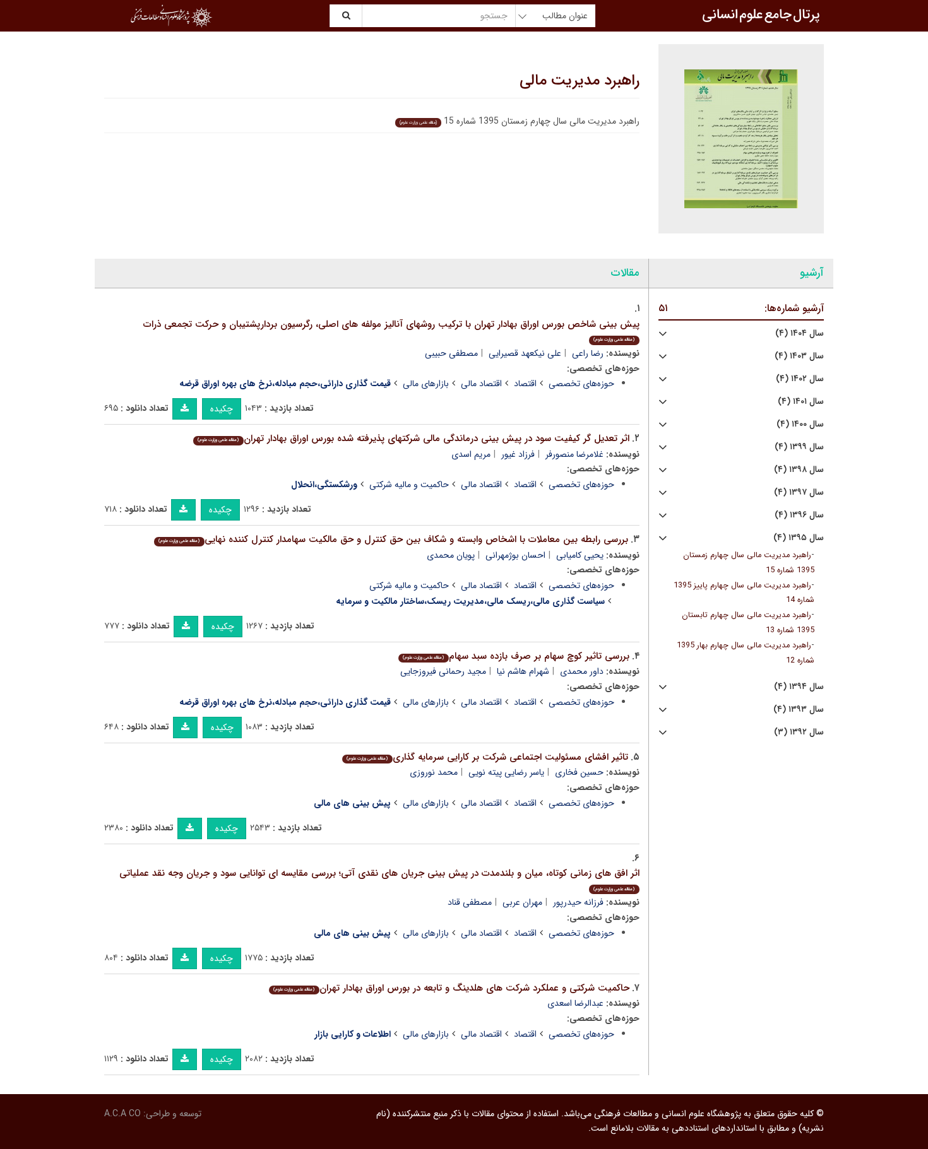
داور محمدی (582, 671)
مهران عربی (522, 902)
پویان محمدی (451, 555)
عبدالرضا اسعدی (575, 1003)
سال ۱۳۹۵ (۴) (798, 538)
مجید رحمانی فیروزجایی (443, 671)
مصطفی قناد (470, 902)
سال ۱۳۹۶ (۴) (799, 515)
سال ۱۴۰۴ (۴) (799, 333)
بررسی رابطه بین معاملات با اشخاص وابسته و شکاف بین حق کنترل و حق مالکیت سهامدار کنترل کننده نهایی (393, 539)
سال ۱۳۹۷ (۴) (799, 492)
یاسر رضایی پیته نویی (506, 772)
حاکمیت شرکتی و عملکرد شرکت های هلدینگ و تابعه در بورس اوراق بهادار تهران (451, 988)
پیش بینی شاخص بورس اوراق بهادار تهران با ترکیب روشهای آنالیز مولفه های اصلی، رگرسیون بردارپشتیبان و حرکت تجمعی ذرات (391, 330)
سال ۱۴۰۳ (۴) (799, 356)
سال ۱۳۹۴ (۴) (799, 686)
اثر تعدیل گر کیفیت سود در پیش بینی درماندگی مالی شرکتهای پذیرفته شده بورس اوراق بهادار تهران (413, 438)
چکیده (221, 409)
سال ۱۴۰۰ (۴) (800, 424)
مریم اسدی (471, 454)
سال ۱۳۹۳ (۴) (798, 709)
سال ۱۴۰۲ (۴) (800, 379)
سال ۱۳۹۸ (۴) (799, 469)
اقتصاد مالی (481, 384)
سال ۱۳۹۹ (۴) (799, 447)
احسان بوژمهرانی (515, 555)
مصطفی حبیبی (451, 353)
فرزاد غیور (518, 454)
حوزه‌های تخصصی (581, 384)
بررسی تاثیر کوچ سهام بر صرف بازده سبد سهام (516, 656)
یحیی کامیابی (580, 555)
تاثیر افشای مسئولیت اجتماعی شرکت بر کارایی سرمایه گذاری (487, 757)
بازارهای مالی (426, 384)
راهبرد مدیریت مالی (579, 81)
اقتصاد (525, 384)
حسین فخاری (579, 772)
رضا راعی (588, 353)
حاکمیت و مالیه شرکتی (409, 485)
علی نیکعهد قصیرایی (525, 353)
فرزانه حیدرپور (578, 902)
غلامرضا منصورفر (574, 454)
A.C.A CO (122, 1114)
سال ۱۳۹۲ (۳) (799, 732)
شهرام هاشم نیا (523, 671)
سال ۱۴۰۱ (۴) (801, 401)
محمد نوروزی (434, 772)
